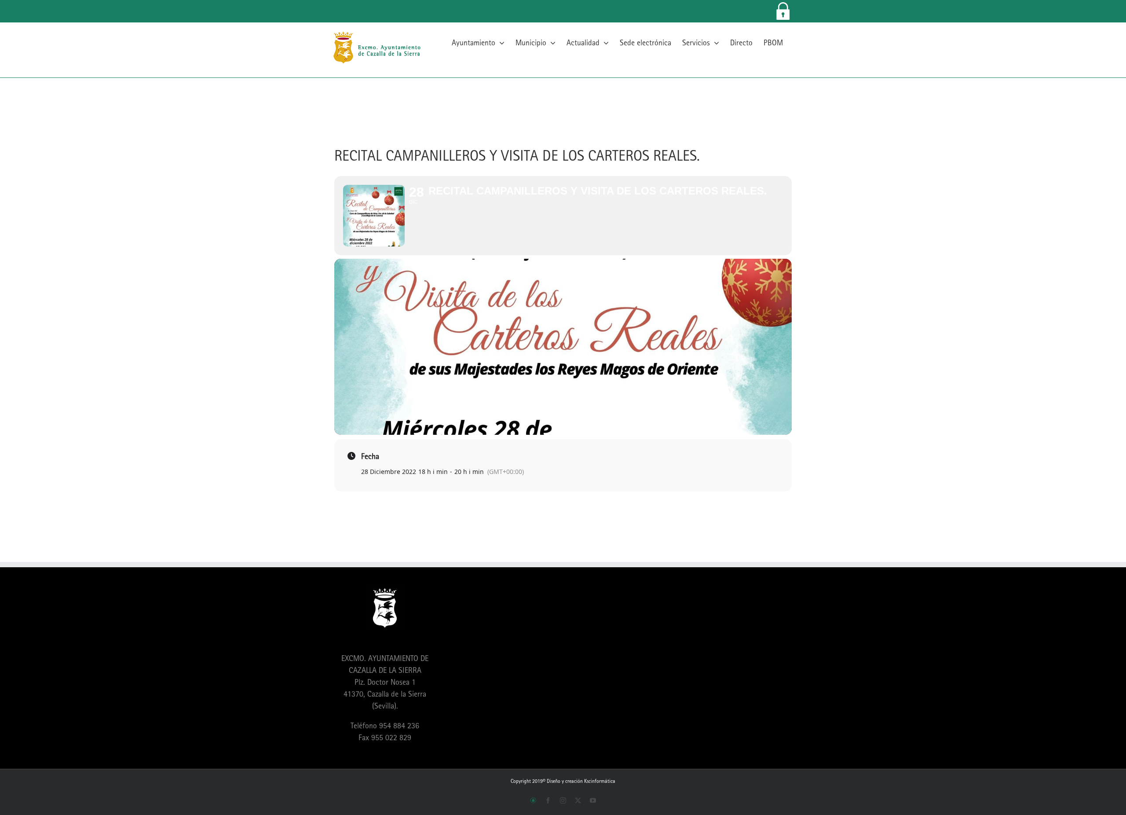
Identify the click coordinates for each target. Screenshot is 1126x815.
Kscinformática (599, 781)
